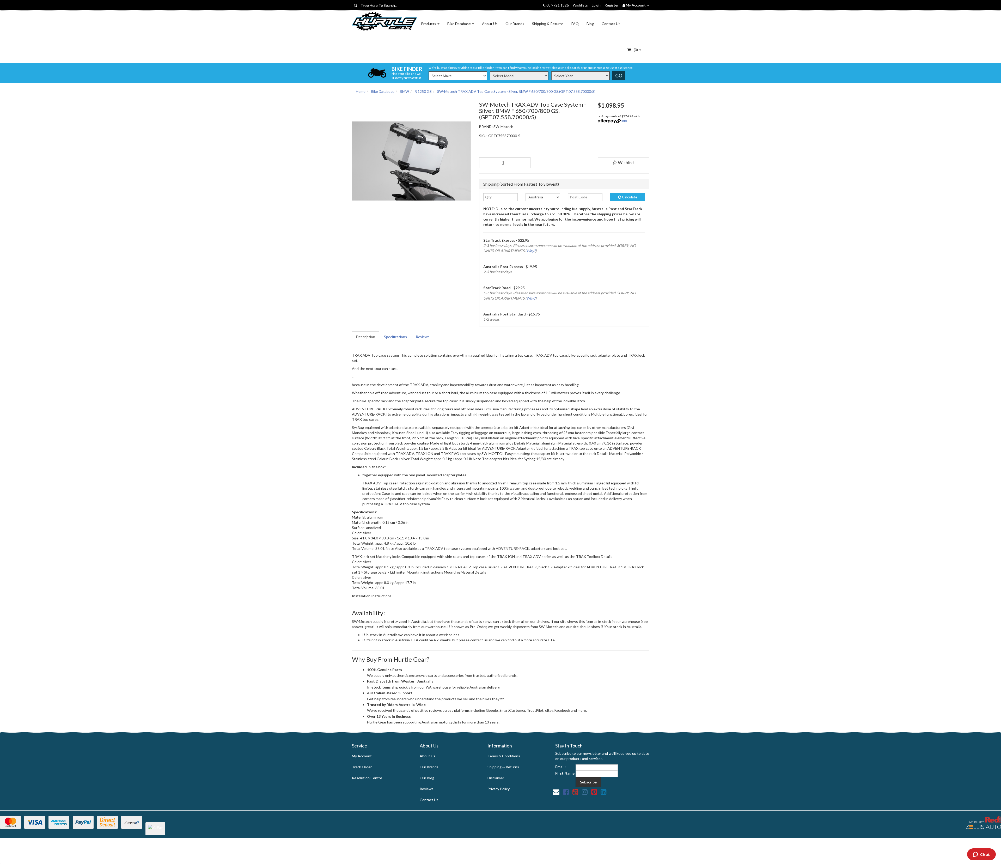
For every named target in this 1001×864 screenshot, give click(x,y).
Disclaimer (495, 778)
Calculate (629, 197)
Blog (590, 23)
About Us (490, 23)
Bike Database (459, 23)
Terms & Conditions (503, 756)
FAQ (575, 23)
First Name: (565, 773)
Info (624, 121)
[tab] (366, 336)
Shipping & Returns (548, 23)
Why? (530, 250)
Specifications (395, 336)
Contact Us (611, 23)
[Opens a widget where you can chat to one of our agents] (981, 854)
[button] (623, 162)
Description (365, 336)
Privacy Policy (498, 789)
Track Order (362, 767)
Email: (560, 766)
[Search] (355, 5)
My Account (362, 756)
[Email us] (556, 792)
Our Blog (427, 778)
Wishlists (580, 5)
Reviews (423, 336)
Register (612, 5)
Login (596, 5)
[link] (566, 792)
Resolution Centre (367, 778)
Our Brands (514, 23)
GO (618, 75)
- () (635, 49)
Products (429, 23)
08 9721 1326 (557, 5)
